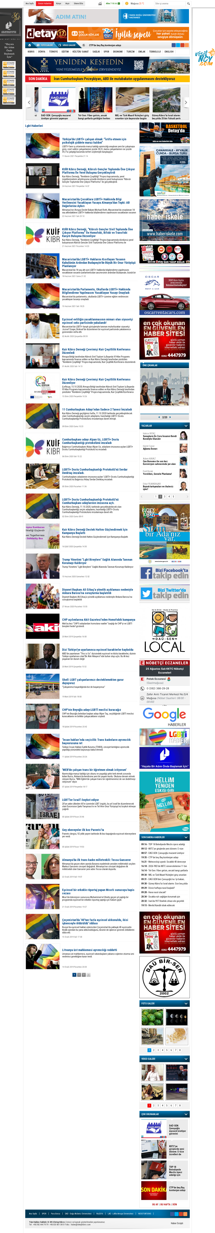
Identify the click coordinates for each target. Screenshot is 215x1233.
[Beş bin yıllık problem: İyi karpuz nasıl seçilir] (152, 1017)
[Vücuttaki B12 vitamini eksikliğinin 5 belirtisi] (176, 1036)
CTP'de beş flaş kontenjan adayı (159, 857)
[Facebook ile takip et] (174, 45)
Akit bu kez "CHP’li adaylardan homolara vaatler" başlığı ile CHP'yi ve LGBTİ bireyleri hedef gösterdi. (98, 623)
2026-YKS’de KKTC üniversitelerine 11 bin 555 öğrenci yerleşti (120, 45)
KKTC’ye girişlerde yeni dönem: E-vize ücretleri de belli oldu (162, 850)
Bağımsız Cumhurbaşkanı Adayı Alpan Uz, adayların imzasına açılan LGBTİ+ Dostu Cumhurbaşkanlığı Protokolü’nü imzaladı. (97, 444)
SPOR (44, 1214)
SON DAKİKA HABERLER (153, 837)
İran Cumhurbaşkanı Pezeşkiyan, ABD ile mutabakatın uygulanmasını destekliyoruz (114, 79)
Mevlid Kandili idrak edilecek (158, 905)
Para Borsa (55, 1214)
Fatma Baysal (160, 460)
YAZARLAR (146, 425)
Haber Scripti (177, 1223)
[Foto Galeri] (45, 45)
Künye (58, 3)
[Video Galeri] (67, 45)
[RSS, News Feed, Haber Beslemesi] (187, 45)
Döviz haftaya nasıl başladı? (158, 888)
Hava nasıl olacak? (153, 892)
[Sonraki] (89, 975)
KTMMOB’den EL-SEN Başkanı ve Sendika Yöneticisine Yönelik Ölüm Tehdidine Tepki (125, 117)
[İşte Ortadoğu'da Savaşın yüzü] (152, 1036)
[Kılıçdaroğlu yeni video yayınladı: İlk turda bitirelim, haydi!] (176, 1072)
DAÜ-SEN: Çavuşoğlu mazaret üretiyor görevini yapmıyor (162, 855)
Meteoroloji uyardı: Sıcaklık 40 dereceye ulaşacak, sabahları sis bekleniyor (163, 863)
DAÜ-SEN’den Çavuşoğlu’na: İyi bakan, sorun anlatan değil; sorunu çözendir (162, 881)
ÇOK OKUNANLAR (150, 1114)
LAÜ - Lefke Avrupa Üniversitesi (120, 1214)
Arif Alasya (155, 447)
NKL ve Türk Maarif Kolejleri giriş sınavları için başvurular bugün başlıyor (163, 877)
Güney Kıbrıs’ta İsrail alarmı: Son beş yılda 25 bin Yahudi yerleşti (51, 117)
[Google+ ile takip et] (182, 45)
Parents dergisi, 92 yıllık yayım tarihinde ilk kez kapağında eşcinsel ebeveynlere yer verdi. (99, 833)
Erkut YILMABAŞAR (158, 436)
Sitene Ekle (78, 3)
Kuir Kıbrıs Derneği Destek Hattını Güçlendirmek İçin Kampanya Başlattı (95, 533)
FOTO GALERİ (148, 1003)
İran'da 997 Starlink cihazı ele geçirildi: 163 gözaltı (86, 117)
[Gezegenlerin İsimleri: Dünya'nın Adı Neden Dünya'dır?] (176, 1017)
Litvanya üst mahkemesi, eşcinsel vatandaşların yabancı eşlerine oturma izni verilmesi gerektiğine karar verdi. (98, 953)
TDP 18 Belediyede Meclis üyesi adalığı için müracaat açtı (163, 846)
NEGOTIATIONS (144, 1214)
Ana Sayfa (30, 3)
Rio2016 (99, 1214)
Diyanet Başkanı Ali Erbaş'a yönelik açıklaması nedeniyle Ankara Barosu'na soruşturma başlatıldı (97, 594)
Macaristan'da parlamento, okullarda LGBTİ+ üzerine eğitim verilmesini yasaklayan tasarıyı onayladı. (96, 294)
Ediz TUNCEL (151, 473)
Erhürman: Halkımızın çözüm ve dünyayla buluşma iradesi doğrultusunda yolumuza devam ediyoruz (161, 117)
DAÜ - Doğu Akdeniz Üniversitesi (78, 1214)
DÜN (175, 1204)
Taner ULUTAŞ (157, 487)
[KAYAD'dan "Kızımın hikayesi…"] (152, 1091)
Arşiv (67, 3)
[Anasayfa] (29, 45)
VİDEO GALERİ (148, 1059)
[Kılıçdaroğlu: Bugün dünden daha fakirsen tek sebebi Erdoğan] (152, 1072)
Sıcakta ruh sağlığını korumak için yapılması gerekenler (160, 898)
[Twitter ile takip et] (178, 45)
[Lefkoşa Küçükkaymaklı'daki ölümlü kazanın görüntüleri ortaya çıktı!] (176, 1091)
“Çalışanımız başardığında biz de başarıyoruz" (93, 683)
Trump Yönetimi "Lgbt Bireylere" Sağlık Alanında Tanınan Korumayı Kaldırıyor (97, 563)
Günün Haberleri (45, 3)
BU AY (155, 1204)
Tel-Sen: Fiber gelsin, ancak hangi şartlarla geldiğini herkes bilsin (164, 872)
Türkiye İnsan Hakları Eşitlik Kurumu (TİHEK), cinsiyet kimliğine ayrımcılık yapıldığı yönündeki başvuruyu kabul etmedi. (96, 744)
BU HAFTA (165, 1204)
